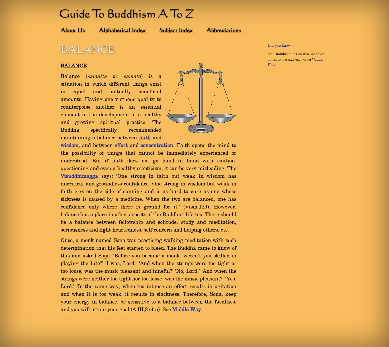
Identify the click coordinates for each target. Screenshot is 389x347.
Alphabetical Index (122, 31)
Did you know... (281, 45)
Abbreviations (223, 31)
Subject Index (176, 31)
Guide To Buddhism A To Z (126, 14)
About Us (73, 31)
